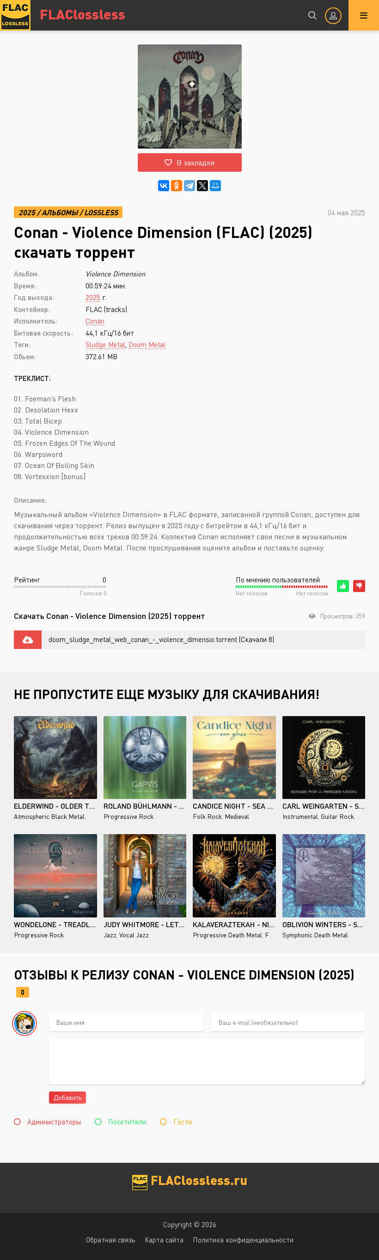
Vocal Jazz (134, 935)
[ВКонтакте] (163, 185)
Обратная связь (110, 1239)
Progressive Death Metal (227, 935)
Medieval (237, 816)
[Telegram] (189, 185)
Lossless (101, 212)
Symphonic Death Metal (315, 935)
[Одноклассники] (176, 185)
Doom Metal (146, 344)
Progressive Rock (128, 816)
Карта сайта (164, 1239)
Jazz (110, 935)
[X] (202, 185)
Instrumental (300, 816)
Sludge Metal (105, 344)
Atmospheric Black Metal (49, 816)
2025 (26, 212)
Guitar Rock (337, 816)
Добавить (67, 1097)
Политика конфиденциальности (243, 1239)
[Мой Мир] (215, 185)
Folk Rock (207, 816)
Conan (95, 321)
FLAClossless (82, 13)
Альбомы (60, 212)
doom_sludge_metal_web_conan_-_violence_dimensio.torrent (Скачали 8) (161, 639)
